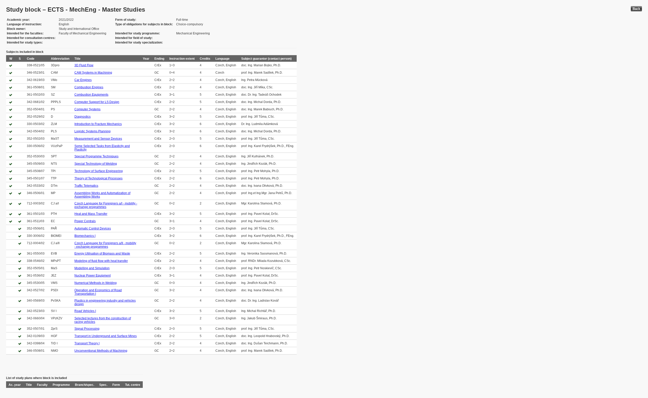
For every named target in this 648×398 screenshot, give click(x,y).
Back (636, 9)
